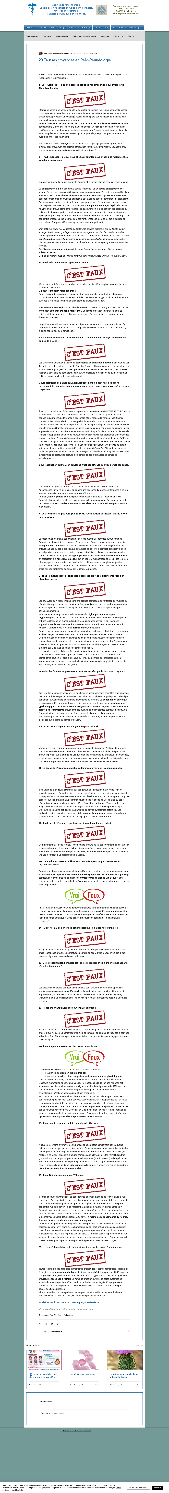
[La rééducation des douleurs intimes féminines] (125, 1360)
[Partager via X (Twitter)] (46, 1324)
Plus (129, 36)
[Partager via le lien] (58, 1324)
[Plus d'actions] (128, 53)
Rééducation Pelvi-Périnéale (84, 36)
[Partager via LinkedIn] (52, 1324)
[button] (127, 27)
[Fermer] (166, 1487)
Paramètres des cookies (138, 1487)
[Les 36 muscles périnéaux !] (84, 1360)
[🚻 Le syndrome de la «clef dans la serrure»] (44, 1360)
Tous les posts (32, 36)
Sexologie (105, 36)
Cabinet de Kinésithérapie (66, 4)
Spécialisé (45, 7)
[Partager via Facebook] (40, 1324)
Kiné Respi (47, 36)
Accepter (157, 1487)
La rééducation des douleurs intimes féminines (124, 1376)
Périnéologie (68, 1315)
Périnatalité (118, 36)
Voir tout (139, 1345)
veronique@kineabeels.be (126, 13)
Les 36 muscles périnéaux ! (83, 1374)
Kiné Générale (62, 36)
